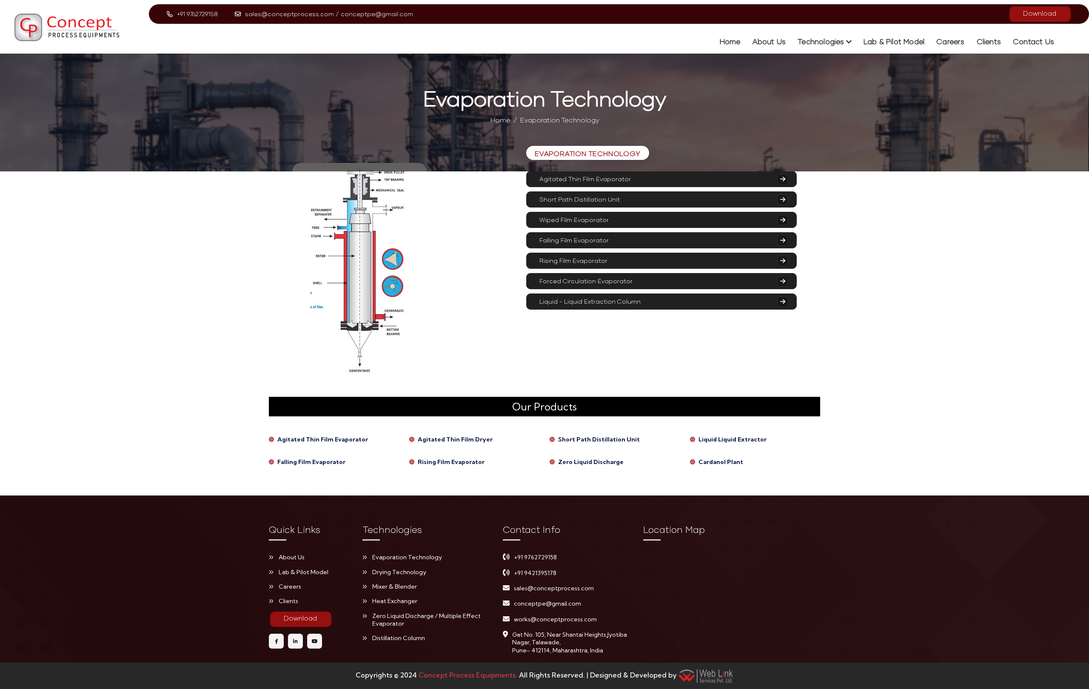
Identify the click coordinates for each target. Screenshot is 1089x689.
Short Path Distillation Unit (579, 199)
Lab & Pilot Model (894, 41)
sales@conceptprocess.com (289, 13)
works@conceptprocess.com (555, 619)
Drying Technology (399, 572)
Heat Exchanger (394, 601)
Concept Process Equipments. (469, 675)
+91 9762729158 (197, 13)
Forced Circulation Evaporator (586, 281)
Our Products (544, 406)
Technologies (821, 41)
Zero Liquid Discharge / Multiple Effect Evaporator (426, 619)
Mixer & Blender (394, 586)
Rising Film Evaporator (573, 260)
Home (730, 41)
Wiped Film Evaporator (574, 219)
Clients (989, 41)
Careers (950, 41)
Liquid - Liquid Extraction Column (590, 301)
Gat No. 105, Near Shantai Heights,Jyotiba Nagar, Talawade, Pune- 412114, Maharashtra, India (569, 642)
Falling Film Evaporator (574, 240)
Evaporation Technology (407, 557)
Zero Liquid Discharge (591, 462)
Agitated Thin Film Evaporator (585, 178)
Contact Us (1033, 41)
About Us (769, 41)
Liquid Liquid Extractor (732, 439)
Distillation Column (398, 638)
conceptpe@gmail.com (377, 13)
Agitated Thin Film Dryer (455, 439)
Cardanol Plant (720, 462)
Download (1039, 13)
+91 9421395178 (535, 573)
